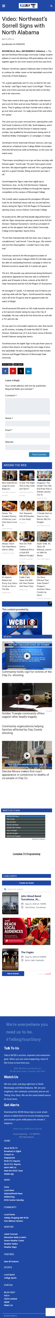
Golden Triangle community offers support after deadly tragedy (23, 715)
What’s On (8, 1305)
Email (8, 430)
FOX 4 (6, 1295)
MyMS (6, 1302)
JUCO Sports (7, 364)
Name (9, 418)
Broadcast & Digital (12, 1151)
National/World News (13, 1193)
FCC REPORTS (35, 1134)
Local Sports (18, 364)
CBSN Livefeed (10, 1298)
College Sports (10, 1278)
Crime (6, 1187)
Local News (9, 1190)
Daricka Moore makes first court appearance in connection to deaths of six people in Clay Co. (25, 775)
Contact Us (9, 1154)
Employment (9, 1157)
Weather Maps (10, 1247)
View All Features (11, 1261)
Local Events (9, 1214)
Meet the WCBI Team (13, 1170)
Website (9, 441)
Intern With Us (10, 1167)
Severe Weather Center (14, 1240)
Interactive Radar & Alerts (15, 1237)
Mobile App (18, 1129)
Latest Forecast (11, 1234)
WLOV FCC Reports (12, 1164)
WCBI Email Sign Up (33, 1129)
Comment (11, 395)
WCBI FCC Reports (12, 1161)
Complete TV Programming (26, 853)
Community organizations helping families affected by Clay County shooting (22, 730)
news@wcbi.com (34, 1068)
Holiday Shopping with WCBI (16, 1217)
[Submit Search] (51, 6)
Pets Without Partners (13, 1221)
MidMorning (9, 1196)
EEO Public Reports (26, 1137)
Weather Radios (11, 1243)
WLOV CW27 (9, 1292)
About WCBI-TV (10, 1148)
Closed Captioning (20, 1134)
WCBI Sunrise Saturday (14, 1200)
